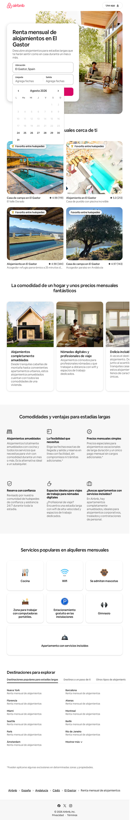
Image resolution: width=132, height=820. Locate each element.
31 (18, 139)
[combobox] (43, 69)
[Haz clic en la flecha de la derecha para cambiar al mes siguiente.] (58, 91)
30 (58, 132)
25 (25, 132)
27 (38, 132)
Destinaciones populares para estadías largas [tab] (32, 679)
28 (45, 132)
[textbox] (27, 81)
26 (31, 132)
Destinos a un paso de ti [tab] (77, 679)
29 (51, 132)
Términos (72, 815)
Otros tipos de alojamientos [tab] (112, 679)
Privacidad (58, 815)
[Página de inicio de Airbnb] (15, 5)
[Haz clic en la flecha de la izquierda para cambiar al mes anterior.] (19, 91)
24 (18, 132)
